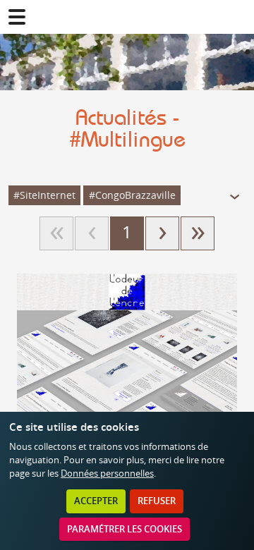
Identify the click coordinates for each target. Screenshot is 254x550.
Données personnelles (107, 473)
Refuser (157, 501)
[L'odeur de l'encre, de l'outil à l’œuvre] (127, 386)
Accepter (96, 501)
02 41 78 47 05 (237, 17)
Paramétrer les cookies (124, 529)
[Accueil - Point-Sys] (127, 17)
